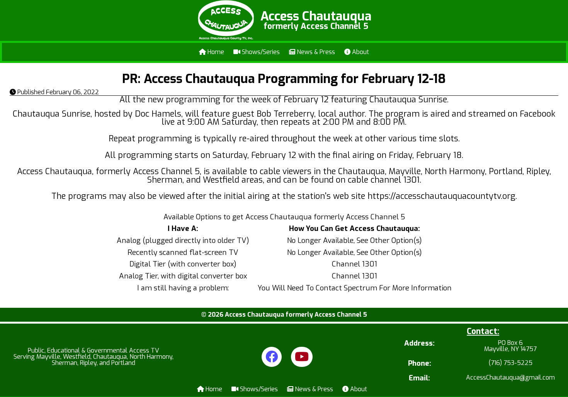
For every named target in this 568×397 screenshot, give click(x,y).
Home (215, 52)
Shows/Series (260, 52)
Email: (419, 378)
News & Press (315, 52)
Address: (419, 344)
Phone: (419, 363)
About (359, 52)
